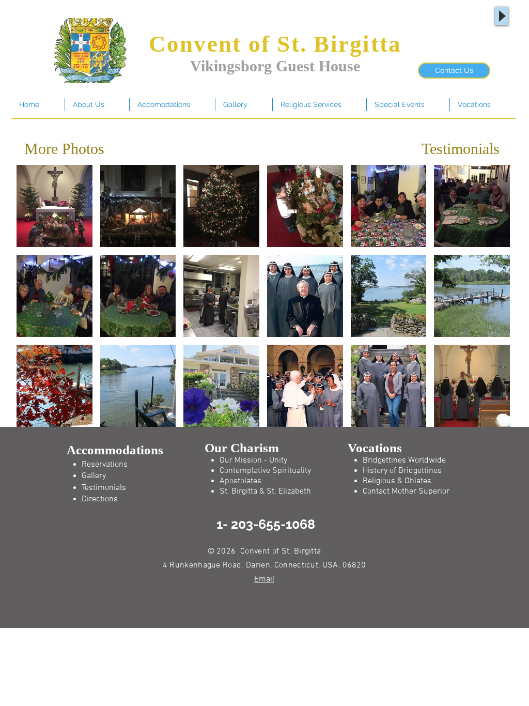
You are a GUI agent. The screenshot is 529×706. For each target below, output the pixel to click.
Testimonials (461, 148)
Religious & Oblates (397, 481)
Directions (100, 499)
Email (264, 579)
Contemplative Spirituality (265, 471)
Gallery (94, 476)
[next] (488, 305)
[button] (54, 206)
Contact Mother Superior (406, 491)
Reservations (105, 464)
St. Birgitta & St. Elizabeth (265, 491)
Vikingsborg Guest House (275, 65)
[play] (489, 419)
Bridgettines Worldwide (404, 460)
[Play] (501, 16)
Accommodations (115, 450)
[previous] (38, 305)
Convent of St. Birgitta (275, 44)
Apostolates (240, 481)
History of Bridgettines (402, 471)
